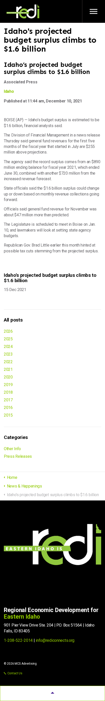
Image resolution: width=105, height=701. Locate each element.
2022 (8, 361)
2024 (8, 346)
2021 (8, 369)
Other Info (12, 448)
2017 (8, 400)
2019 (8, 384)
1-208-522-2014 (18, 640)
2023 (8, 354)
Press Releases (18, 456)
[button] (52, 693)
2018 (8, 392)
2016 (8, 407)
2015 (8, 415)
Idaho (9, 91)
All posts (13, 320)
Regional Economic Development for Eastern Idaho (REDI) (23, 11)
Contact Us (14, 673)
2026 (8, 331)
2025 (8, 339)
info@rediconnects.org (55, 640)
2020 (8, 377)
